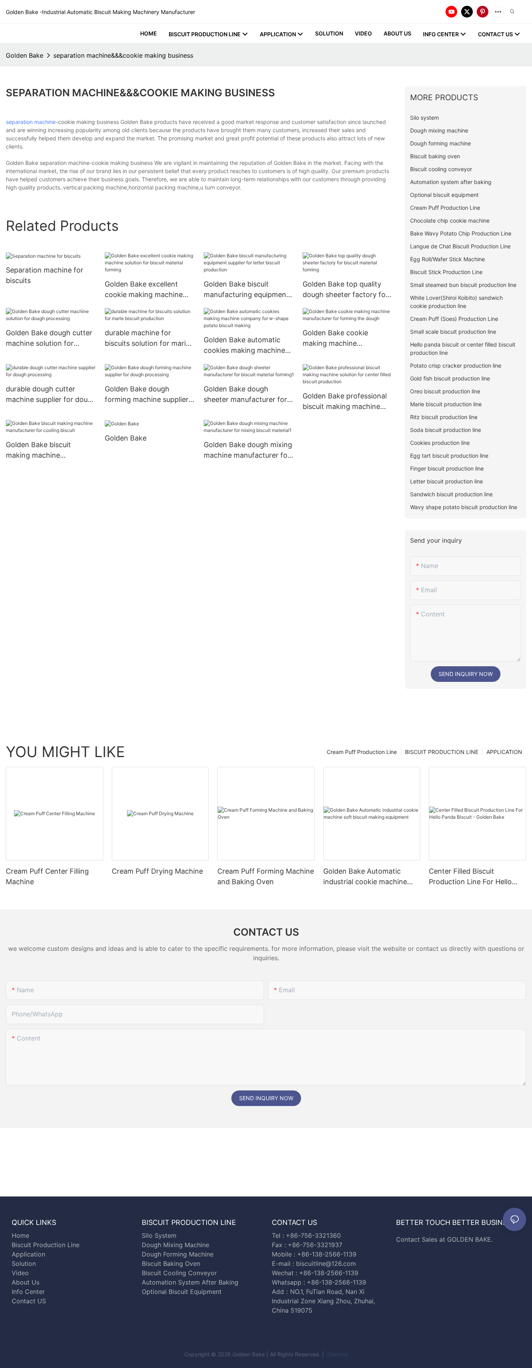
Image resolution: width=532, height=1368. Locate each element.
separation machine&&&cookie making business (123, 55)
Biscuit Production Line (45, 1245)
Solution (24, 1263)
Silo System (159, 1235)
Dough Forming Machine (177, 1254)
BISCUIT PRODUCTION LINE (441, 752)
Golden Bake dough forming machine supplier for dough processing (146, 395)
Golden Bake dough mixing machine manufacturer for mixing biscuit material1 (248, 450)
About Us (25, 1282)
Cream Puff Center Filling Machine (47, 876)
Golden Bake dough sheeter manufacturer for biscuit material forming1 (245, 395)
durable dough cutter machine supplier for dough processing (51, 395)
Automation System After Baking (190, 1282)
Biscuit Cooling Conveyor (179, 1273)
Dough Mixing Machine (175, 1245)
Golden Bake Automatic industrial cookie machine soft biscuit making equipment (365, 877)
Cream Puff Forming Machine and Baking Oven (265, 876)
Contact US (30, 1301)
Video (20, 1273)
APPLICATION (504, 752)
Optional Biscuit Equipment (182, 1291)
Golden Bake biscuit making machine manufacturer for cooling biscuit (47, 450)
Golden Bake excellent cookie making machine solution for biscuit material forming (149, 290)
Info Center (28, 1291)
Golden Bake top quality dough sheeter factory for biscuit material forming (345, 290)
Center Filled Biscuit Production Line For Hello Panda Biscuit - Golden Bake (475, 877)
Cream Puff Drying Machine (157, 871)
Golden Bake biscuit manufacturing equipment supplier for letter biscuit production (246, 290)
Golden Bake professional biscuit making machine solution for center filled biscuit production (345, 402)
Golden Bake (24, 55)
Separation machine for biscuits (44, 275)
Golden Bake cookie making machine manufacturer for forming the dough (345, 339)
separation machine (31, 122)
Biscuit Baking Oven (171, 1263)
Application (28, 1254)
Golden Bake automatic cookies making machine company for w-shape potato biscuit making (244, 346)
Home (20, 1235)
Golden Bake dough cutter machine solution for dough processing (49, 339)
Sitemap (337, 1354)
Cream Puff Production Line (362, 752)
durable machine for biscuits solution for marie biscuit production (147, 339)
